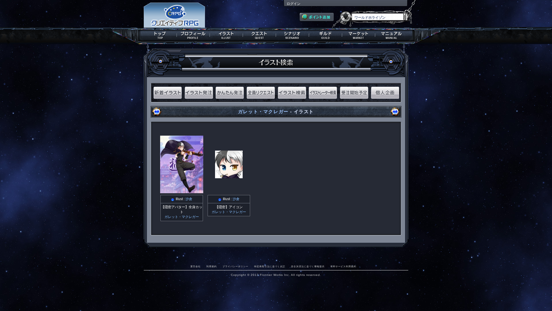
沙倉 (188, 199)
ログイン (293, 4)
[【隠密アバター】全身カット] (181, 191)
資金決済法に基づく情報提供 (308, 266)
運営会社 (195, 266)
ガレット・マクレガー (263, 111)
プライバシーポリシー (235, 266)
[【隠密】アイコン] (229, 176)
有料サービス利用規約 (343, 266)
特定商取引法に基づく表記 (269, 266)
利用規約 (211, 266)
